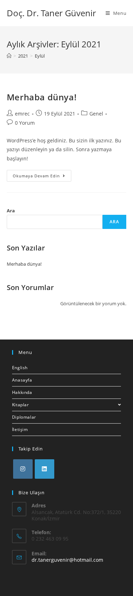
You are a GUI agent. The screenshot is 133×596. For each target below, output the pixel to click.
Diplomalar (24, 417)
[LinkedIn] (44, 469)
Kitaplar (20, 405)
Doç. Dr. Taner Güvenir (51, 13)
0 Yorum (25, 122)
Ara (11, 210)
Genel (96, 113)
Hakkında (22, 392)
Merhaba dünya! (42, 97)
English (20, 368)
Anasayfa (22, 380)
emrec (22, 113)
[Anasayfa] (9, 56)
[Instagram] (23, 469)
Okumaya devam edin (42, 177)
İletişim (20, 429)
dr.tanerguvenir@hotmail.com (67, 559)
